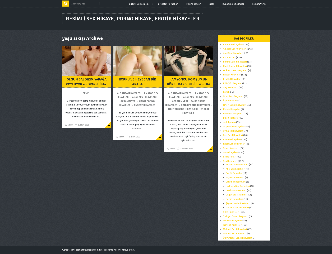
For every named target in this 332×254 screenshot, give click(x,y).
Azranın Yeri (128, 101)
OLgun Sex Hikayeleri (234, 126)
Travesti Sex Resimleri (237, 207)
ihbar (211, 4)
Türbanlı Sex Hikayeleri (235, 229)
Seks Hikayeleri (231, 148)
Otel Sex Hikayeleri (233, 135)
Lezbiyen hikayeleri (233, 113)
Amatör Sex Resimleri (237, 164)
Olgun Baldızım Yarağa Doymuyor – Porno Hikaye (86, 81)
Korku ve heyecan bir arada (137, 81)
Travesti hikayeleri (232, 224)
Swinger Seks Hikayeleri (235, 216)
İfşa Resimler (230, 100)
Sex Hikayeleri (230, 152)
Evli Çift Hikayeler (232, 83)
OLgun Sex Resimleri (236, 194)
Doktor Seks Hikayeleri (183, 109)
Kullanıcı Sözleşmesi (233, 4)
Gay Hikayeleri (230, 87)
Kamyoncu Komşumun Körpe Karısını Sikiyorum (188, 81)
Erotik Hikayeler (231, 79)
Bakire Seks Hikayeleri (235, 61)
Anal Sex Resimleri (235, 168)
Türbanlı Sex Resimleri (234, 233)
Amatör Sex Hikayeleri (234, 48)
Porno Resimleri (234, 199)
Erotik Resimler (234, 173)
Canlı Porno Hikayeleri (195, 105)
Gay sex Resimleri (235, 177)
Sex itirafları (229, 156)
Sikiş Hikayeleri (231, 211)
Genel (86, 93)
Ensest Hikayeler (144, 105)
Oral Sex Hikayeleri (233, 130)
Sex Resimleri (230, 161)
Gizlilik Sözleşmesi (139, 4)
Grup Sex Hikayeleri (233, 96)
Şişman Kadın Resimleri (238, 203)
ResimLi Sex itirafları (234, 143)
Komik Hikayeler (231, 109)
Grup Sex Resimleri (236, 181)
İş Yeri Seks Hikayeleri (234, 104)
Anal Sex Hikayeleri (144, 97)
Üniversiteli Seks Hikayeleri (237, 237)
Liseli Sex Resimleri (236, 190)
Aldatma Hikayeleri (129, 93)
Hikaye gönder (193, 4)
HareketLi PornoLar (167, 4)
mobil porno (229, 122)
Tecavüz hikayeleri (232, 220)
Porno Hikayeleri (232, 139)
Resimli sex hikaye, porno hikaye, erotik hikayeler (132, 19)
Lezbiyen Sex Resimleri (238, 186)
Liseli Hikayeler (231, 117)
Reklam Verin (259, 4)
